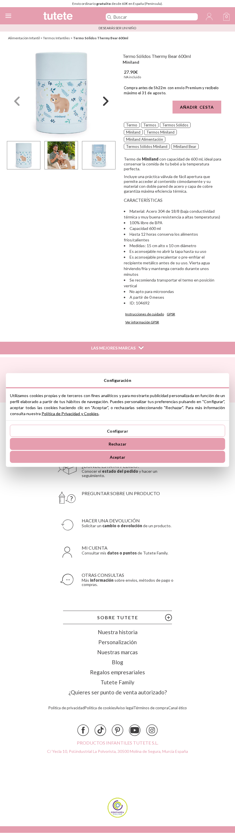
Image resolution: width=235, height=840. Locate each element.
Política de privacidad (66, 708)
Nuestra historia (118, 632)
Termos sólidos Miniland (146, 146)
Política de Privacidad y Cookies (70, 413)
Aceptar (118, 456)
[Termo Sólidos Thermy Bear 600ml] (61, 92)
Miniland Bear (184, 146)
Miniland (131, 62)
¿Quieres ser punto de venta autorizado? (117, 692)
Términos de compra (151, 708)
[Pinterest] (117, 730)
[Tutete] (66, 17)
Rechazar (117, 444)
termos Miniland (160, 132)
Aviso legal (125, 708)
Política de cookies (100, 708)
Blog (117, 662)
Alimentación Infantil (24, 38)
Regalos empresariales (117, 672)
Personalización (117, 642)
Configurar (117, 430)
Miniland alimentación (144, 139)
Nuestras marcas (117, 652)
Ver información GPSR (142, 322)
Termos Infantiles (56, 38)
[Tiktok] (100, 730)
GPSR (171, 314)
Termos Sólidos (175, 125)
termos (149, 125)
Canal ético (177, 708)
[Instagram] (152, 730)
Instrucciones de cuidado (144, 314)
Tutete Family (117, 682)
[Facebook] (83, 730)
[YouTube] (134, 730)
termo (131, 125)
